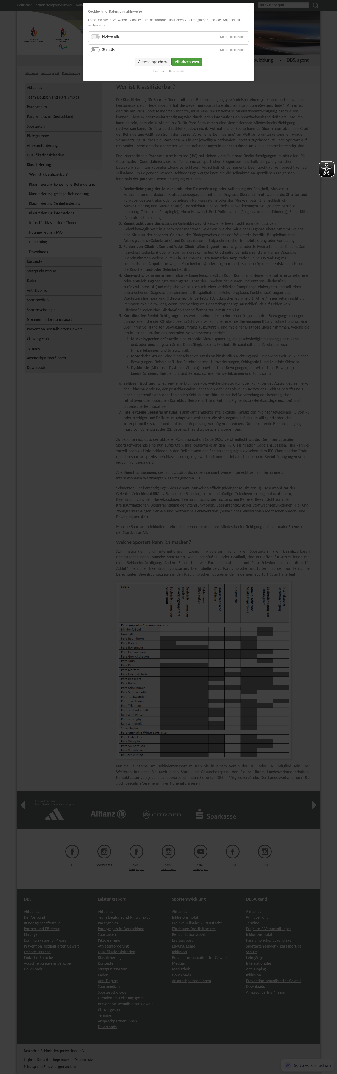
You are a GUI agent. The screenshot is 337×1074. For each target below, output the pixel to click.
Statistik (108, 50)
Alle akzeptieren (187, 62)
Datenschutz (176, 71)
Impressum (159, 71)
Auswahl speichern (152, 62)
